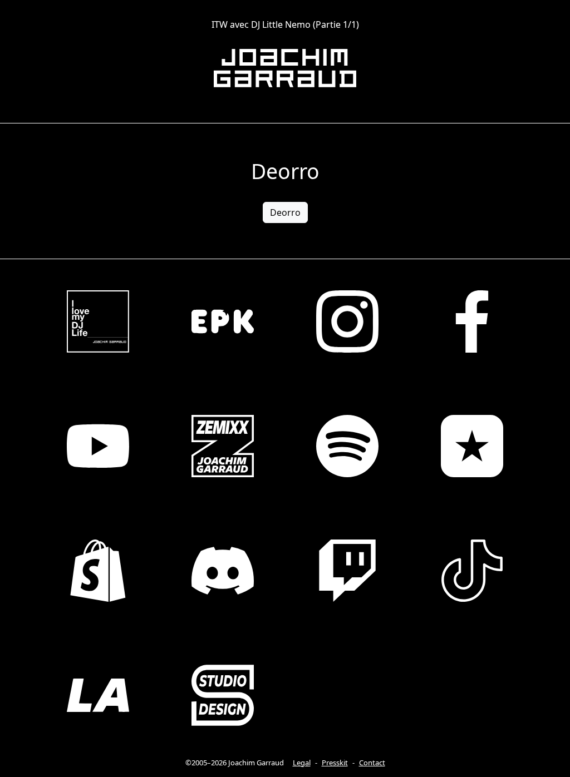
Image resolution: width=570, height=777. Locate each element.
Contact (372, 763)
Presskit (335, 763)
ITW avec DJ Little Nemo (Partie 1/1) (285, 24)
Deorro (285, 212)
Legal (302, 763)
